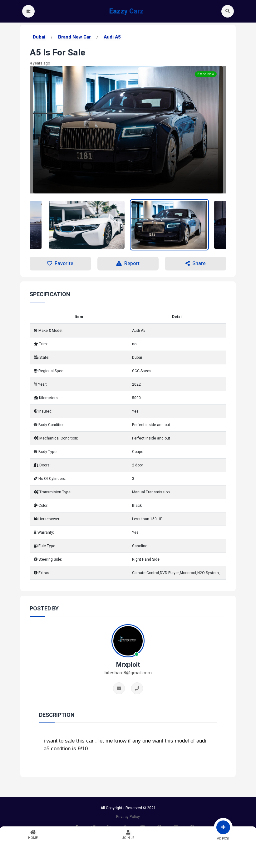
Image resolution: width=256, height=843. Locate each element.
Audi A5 (112, 36)
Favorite (64, 263)
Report (132, 263)
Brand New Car (74, 36)
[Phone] (137, 688)
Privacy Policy (128, 817)
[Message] (119, 688)
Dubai (39, 37)
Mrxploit (128, 665)
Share (199, 263)
